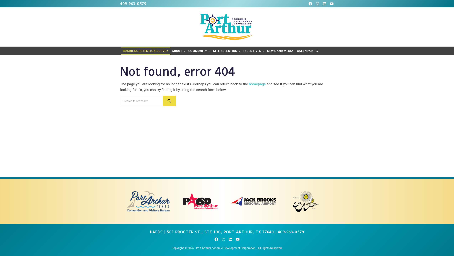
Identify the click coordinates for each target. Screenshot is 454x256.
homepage (257, 84)
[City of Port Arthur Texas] (305, 201)
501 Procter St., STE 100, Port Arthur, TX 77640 (220, 232)
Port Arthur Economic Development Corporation (225, 248)
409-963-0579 (133, 3)
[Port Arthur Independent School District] (200, 201)
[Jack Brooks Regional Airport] (253, 201)
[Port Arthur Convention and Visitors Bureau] (148, 201)
